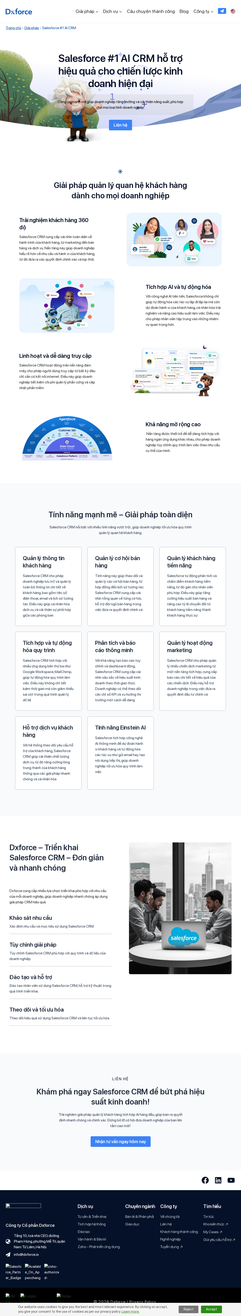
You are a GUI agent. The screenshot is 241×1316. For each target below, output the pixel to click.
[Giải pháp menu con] (97, 11)
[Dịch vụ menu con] (120, 11)
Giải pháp (31, 28)
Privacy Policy (142, 1302)
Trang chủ (13, 28)
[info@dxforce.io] (22, 1254)
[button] (222, 11)
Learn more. (131, 1311)
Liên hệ (120, 125)
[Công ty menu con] (212, 11)
